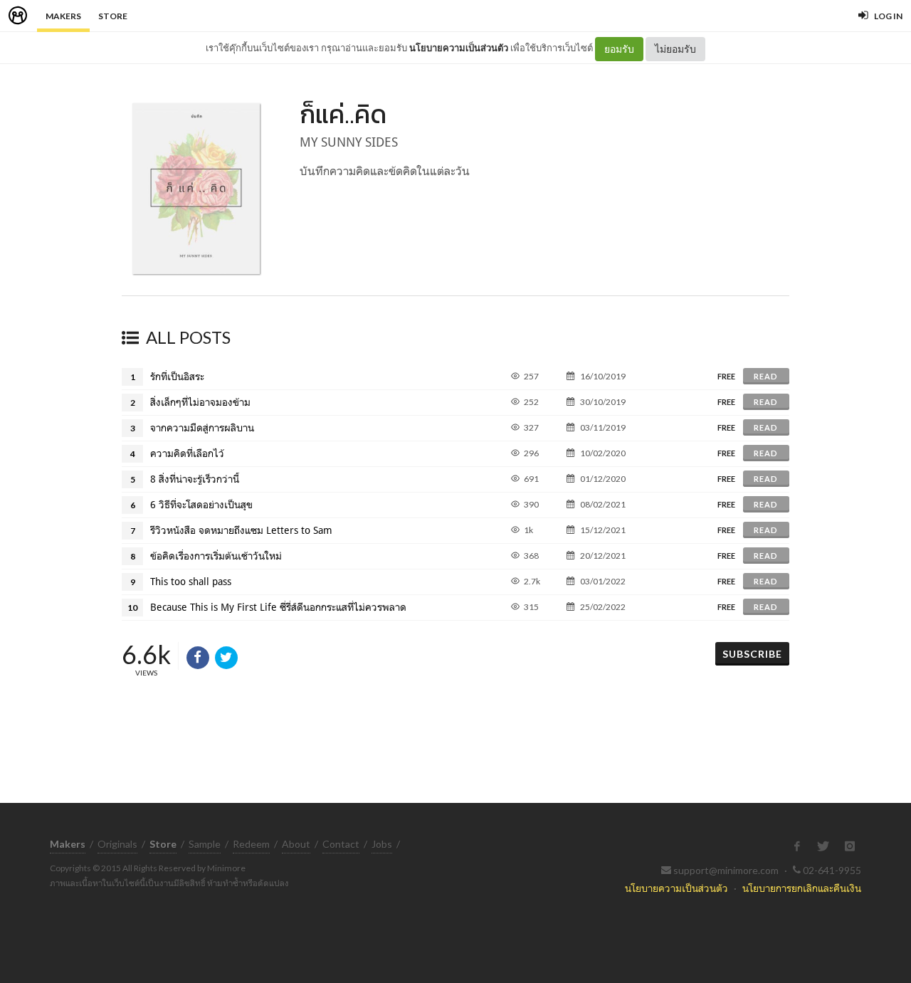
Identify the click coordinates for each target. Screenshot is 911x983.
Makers (63, 16)
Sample (205, 844)
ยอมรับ (619, 49)
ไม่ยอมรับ (675, 49)
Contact (340, 844)
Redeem (251, 844)
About (296, 844)
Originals (117, 844)
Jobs (382, 844)
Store (112, 16)
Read (766, 376)
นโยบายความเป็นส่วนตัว (458, 47)
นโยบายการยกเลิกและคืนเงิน (801, 888)
